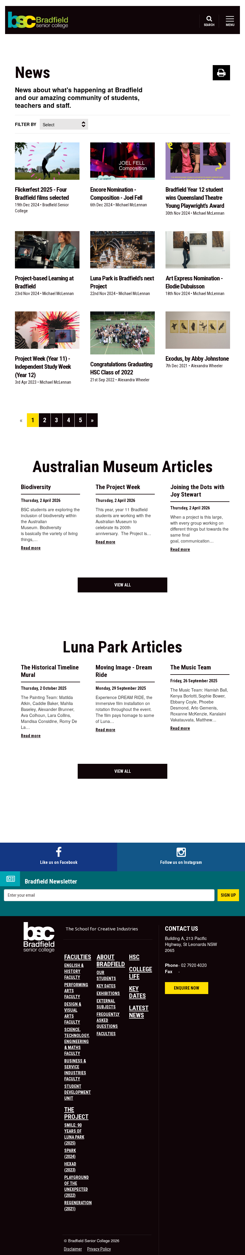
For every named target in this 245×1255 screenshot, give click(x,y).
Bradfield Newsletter (51, 881)
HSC (134, 957)
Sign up (228, 895)
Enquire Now (186, 988)
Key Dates (106, 986)
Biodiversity (36, 487)
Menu (230, 25)
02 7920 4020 (194, 965)
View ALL (122, 585)
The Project (76, 1113)
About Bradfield (111, 960)
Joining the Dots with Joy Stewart (197, 490)
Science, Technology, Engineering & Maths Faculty (77, 1041)
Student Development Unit (77, 1092)
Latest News (138, 1011)
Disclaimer (73, 1249)
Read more (31, 548)
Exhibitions (108, 993)
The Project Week (118, 487)
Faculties (77, 957)
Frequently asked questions (108, 1020)
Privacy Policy (99, 1249)
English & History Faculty (74, 971)
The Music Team (190, 667)
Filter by (25, 124)
